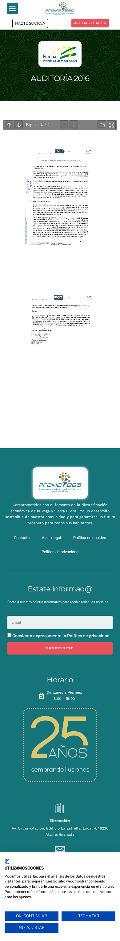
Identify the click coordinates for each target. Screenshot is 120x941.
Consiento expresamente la (61, 636)
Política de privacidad (88, 636)
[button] (12, 8)
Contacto (22, 538)
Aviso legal (51, 538)
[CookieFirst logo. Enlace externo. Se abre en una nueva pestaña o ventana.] (7, 861)
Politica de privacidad (60, 552)
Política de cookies (89, 538)
